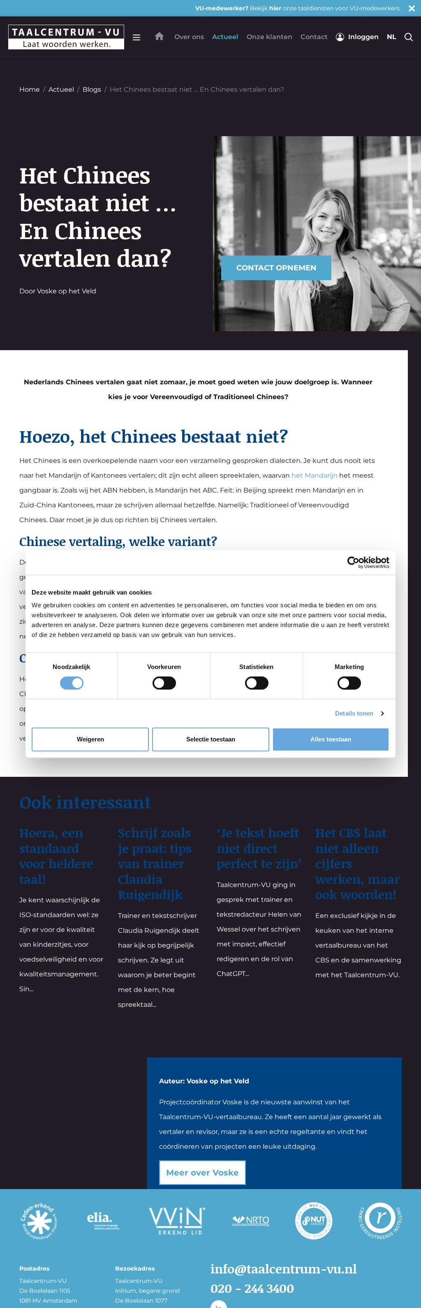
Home (29, 89)
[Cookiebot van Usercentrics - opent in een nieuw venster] (353, 562)
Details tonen (354, 713)
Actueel (61, 89)
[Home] (159, 36)
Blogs (92, 89)
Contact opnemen (276, 267)
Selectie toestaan (210, 739)
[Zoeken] (409, 37)
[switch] (164, 683)
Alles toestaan (330, 739)
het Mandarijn (314, 475)
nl (391, 37)
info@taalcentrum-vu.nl (283, 1268)
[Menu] (136, 37)
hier (275, 8)
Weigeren (90, 739)
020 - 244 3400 (252, 1287)
